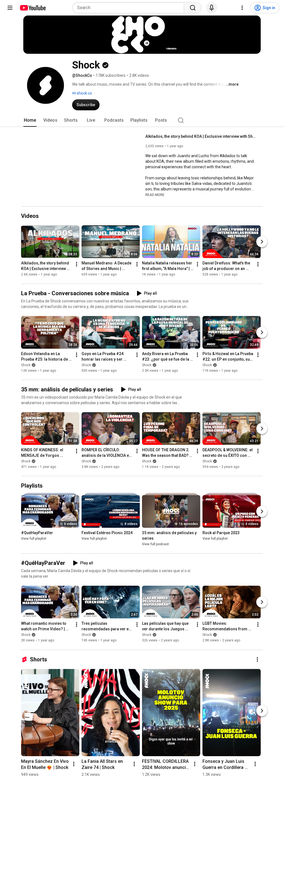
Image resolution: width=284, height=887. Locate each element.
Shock (26, 365)
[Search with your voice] (211, 7)
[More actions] (76, 264)
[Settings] (242, 7)
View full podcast (155, 544)
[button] (154, 194)
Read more (154, 195)
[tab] (30, 120)
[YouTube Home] (33, 8)
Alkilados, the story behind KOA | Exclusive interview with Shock (201, 136)
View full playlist (33, 539)
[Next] (261, 241)
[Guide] (10, 7)
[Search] (193, 7)
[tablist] (142, 120)
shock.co (84, 93)
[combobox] (130, 7)
